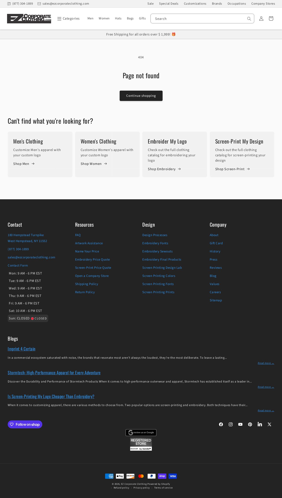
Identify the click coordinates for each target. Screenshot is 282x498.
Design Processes (154, 235)
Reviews (216, 267)
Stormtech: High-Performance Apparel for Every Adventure (54, 372)
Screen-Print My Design (239, 141)
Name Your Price (87, 251)
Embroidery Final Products (161, 259)
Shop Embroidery (162, 169)
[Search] (249, 19)
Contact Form (18, 265)
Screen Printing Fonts (158, 284)
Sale (150, 3)
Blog (213, 276)
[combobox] (202, 18)
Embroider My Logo (167, 141)
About (214, 235)
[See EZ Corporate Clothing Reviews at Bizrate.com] (141, 449)
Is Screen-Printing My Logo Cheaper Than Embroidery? (51, 396)
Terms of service (163, 487)
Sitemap (216, 300)
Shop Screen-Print (230, 169)
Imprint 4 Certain (21, 348)
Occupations (237, 3)
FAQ (78, 235)
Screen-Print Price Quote (93, 267)
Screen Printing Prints (158, 292)
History (215, 251)
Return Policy (85, 292)
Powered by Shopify (158, 484)
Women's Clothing (99, 141)
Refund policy (121, 487)
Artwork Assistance (89, 243)
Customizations (195, 3)
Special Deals (168, 3)
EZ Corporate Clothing (134, 484)
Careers (215, 292)
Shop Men (21, 163)
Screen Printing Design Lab (162, 267)
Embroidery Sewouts (157, 251)
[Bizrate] (276, 495)
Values (214, 284)
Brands (217, 3)
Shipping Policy (86, 284)
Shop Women (91, 163)
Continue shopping (141, 95)
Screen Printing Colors (158, 276)
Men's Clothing (28, 141)
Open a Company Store (92, 276)
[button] (68, 18)
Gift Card (216, 243)
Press (213, 259)
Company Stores (263, 3)
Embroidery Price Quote (92, 259)
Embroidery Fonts (155, 243)
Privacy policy (142, 487)
